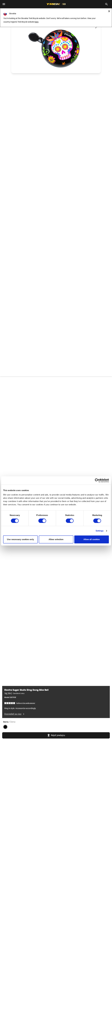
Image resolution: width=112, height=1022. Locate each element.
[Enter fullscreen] (96, 27)
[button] (56, 48)
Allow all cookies (91, 539)
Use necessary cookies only (20, 539)
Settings (100, 531)
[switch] (42, 521)
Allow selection (56, 539)
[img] (9, 703)
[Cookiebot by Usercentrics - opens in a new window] (97, 480)
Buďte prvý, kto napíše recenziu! (25, 703)
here (36, 22)
